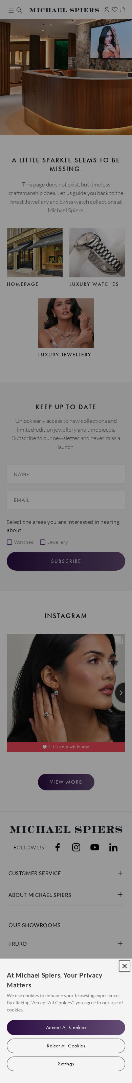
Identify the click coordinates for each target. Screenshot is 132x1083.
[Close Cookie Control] (124, 966)
